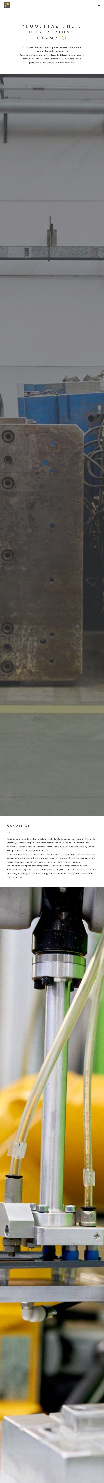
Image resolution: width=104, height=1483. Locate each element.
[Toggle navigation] (98, 5)
